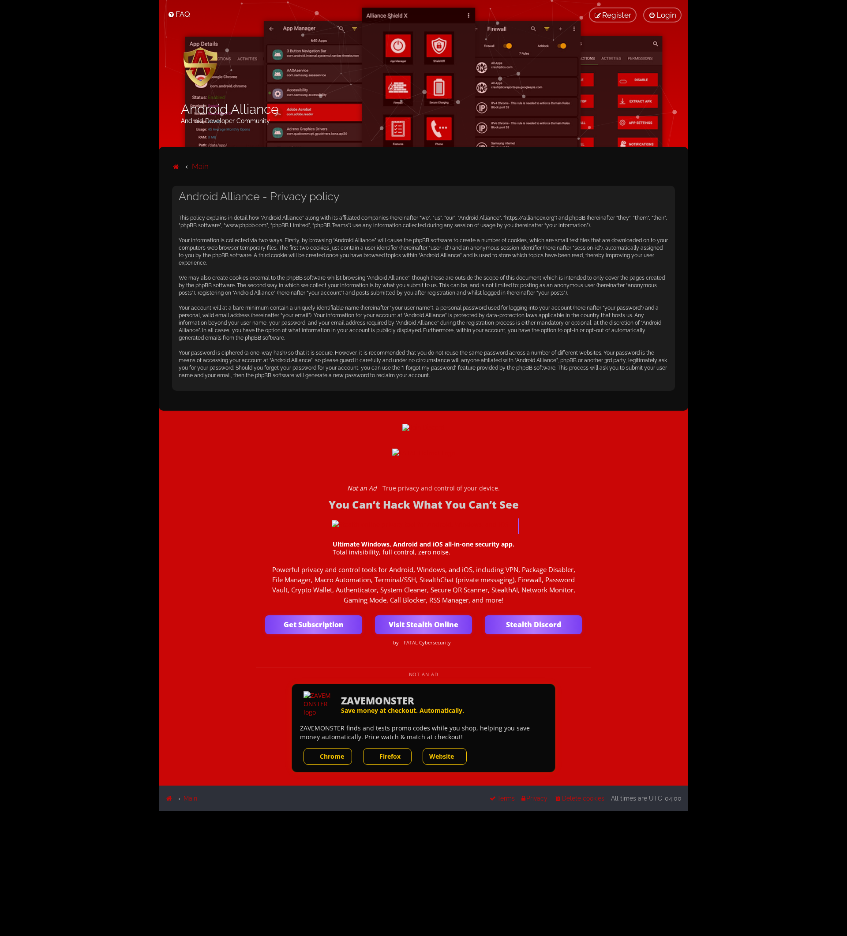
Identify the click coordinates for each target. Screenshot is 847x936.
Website (441, 756)
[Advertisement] (423, 873)
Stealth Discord (533, 624)
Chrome (332, 756)
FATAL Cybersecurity (427, 643)
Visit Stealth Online (423, 624)
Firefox (390, 756)
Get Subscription (314, 624)
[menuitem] (178, 14)
